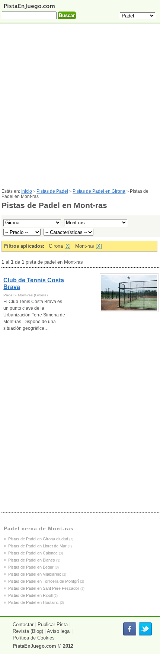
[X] (67, 246)
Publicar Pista (53, 624)
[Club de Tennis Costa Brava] (129, 293)
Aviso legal (59, 631)
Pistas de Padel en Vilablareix (34, 574)
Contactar (23, 624)
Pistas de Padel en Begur (31, 567)
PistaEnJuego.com (34, 646)
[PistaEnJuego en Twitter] (145, 629)
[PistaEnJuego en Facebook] (130, 629)
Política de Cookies (34, 638)
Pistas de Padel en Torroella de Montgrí (43, 581)
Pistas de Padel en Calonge (33, 553)
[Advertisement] (80, 109)
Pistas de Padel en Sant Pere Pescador (43, 588)
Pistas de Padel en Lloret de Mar (37, 546)
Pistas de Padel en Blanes (31, 560)
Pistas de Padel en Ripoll (30, 595)
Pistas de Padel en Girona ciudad (38, 539)
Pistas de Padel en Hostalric (33, 602)
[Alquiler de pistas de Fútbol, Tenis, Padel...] (29, 9)
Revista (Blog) (28, 631)
